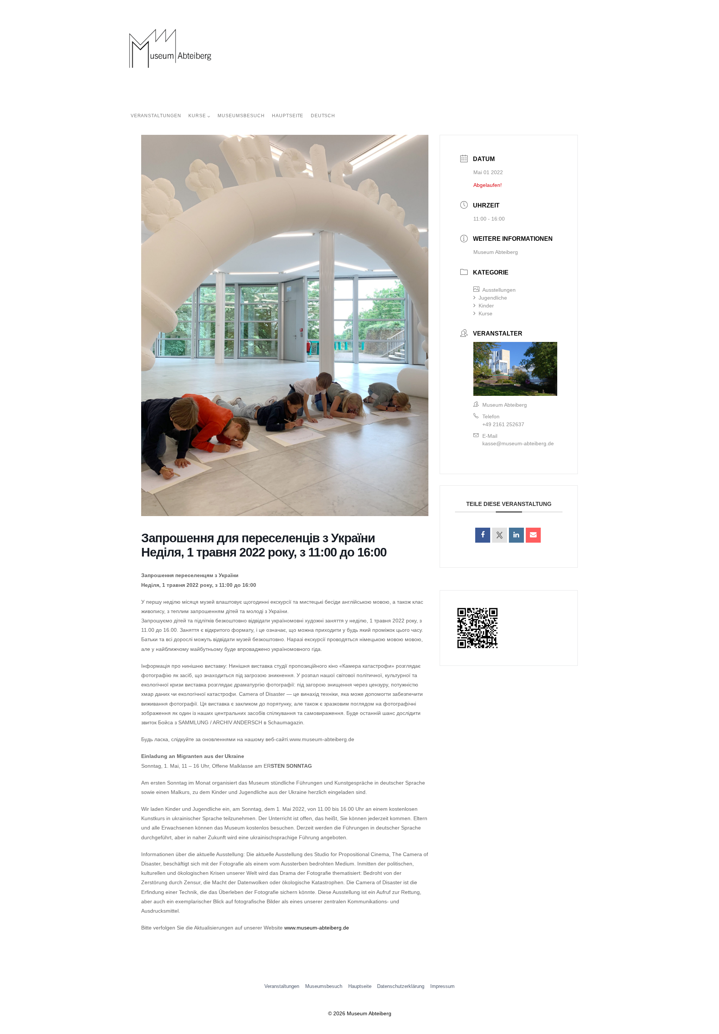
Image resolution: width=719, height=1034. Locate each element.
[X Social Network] (499, 535)
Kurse (485, 313)
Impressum (442, 986)
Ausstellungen (499, 290)
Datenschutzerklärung (400, 986)
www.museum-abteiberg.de (316, 928)
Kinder (486, 306)
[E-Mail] (533, 535)
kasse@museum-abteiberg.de (518, 443)
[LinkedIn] (516, 535)
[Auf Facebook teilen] (482, 535)
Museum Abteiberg (495, 252)
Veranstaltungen (156, 115)
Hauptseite (288, 115)
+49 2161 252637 (503, 424)
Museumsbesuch (241, 115)
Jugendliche (493, 298)
